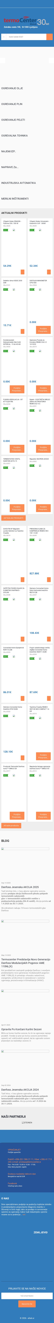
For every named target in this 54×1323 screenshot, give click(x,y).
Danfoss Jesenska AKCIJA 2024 (20, 1089)
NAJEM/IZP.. (8, 151)
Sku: (5, 226)
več (24, 1214)
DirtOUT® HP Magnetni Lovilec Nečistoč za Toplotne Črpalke (13, 531)
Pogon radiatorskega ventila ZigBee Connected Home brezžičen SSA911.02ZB (40, 650)
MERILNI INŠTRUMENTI (15, 198)
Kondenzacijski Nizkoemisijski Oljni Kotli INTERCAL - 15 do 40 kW (12, 342)
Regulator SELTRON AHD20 (39, 459)
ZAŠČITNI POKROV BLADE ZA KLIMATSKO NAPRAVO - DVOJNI (13, 590)
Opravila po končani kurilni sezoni (21, 1029)
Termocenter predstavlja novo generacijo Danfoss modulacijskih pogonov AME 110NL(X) (25, 963)
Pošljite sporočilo (14, 1152)
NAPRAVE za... (9, 167)
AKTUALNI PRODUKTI (13, 518)
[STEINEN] (27, 1122)
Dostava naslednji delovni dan (22, 1174)
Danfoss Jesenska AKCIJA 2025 (20, 887)
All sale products (11, 826)
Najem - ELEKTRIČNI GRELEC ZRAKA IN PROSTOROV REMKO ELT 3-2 (40, 402)
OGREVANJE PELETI (13, 119)
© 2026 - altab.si (27, 1318)
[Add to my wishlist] (7, 579)
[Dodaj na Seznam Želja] (7, 272)
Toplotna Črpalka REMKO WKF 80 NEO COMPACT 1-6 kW (39, 709)
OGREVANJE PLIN (11, 104)
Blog (5, 841)
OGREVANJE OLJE (12, 88)
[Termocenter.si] (27, 22)
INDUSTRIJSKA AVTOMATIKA (18, 182)
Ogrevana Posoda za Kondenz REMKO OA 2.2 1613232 (38, 342)
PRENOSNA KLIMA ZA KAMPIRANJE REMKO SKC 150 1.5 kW (39, 531)
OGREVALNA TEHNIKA (14, 135)
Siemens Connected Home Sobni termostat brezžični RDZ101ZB (39, 590)
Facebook (12, 1183)
